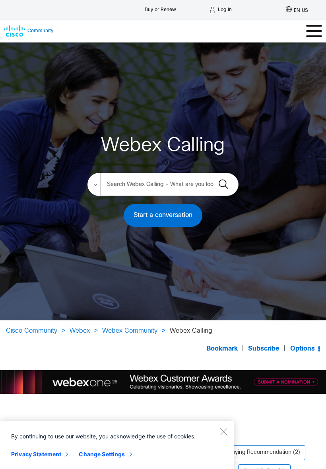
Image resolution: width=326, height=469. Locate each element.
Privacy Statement (36, 454)
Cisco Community (31, 331)
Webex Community (129, 331)
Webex (80, 331)
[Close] (223, 432)
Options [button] (302, 349)
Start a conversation (163, 215)
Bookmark (222, 349)
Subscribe (263, 349)
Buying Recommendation (259, 452)
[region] (117, 445)
